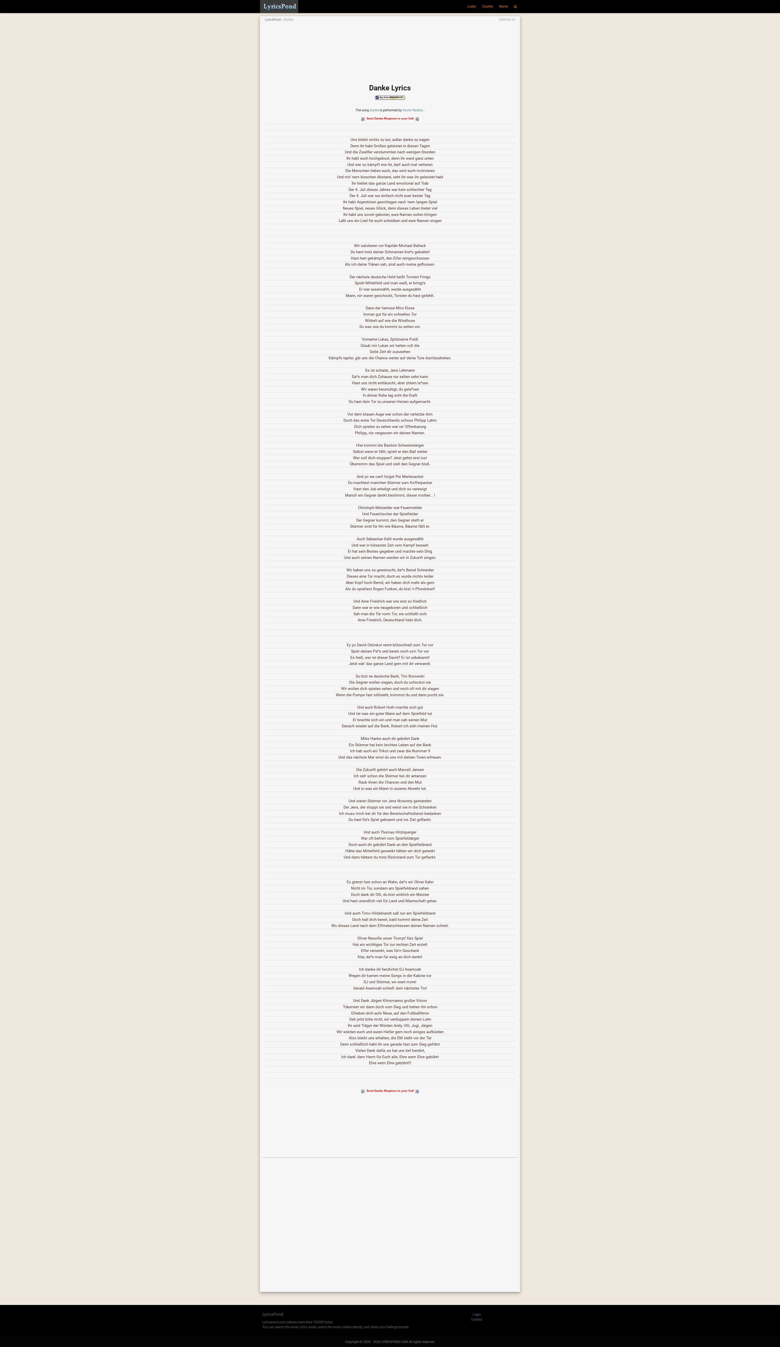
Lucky (471, 6)
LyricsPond (273, 20)
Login (477, 1315)
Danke (374, 110)
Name (503, 6)
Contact (476, 1319)
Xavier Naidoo (413, 110)
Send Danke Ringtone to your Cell (390, 118)
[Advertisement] (387, 50)
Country (487, 6)
